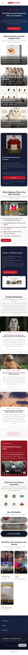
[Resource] (6, 504)
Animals (8, 370)
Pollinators (18, 408)
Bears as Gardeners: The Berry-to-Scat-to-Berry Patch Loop (14, 373)
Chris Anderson (11, 349)
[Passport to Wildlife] (13, 504)
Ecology (13, 370)
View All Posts (13, 433)
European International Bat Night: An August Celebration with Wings (14, 411)
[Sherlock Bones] (22, 504)
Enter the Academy (9, 272)
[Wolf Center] (6, 496)
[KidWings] (22, 496)
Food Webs (18, 370)
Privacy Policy (21, 181)
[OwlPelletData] (14, 496)
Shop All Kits (6, 240)
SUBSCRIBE (13, 177)
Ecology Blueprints (14, 297)
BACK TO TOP (14, 652)
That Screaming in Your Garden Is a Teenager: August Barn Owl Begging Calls (14, 335)
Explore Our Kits (13, 28)
